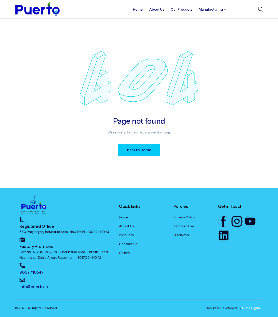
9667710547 (32, 272)
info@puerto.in (34, 286)
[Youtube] (250, 221)
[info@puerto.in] (22, 280)
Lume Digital (251, 308)
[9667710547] (22, 265)
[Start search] (260, 9)
